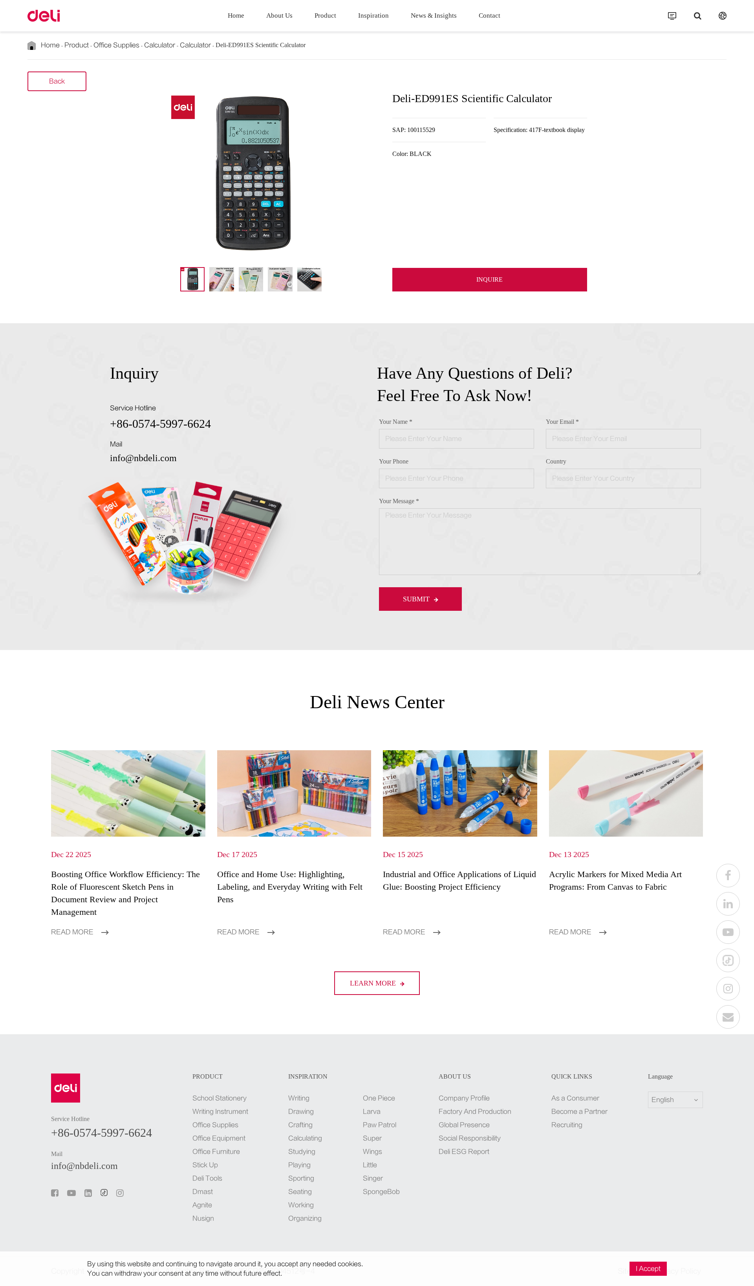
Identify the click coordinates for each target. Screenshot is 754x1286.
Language (660, 1076)
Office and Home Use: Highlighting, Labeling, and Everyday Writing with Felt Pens (289, 886)
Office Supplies (116, 45)
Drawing (301, 1111)
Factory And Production (475, 1111)
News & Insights (434, 15)
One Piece (379, 1098)
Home (236, 15)
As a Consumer (575, 1098)
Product (325, 15)
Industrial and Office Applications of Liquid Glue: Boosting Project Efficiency (459, 880)
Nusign (203, 1218)
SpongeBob (380, 1191)
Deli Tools (207, 1178)
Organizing (305, 1218)
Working (301, 1205)
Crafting (300, 1124)
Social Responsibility (470, 1138)
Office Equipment (218, 1138)
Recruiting (566, 1124)
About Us (279, 15)
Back (57, 81)
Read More (73, 932)
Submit (417, 599)
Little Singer (373, 1171)
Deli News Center (377, 701)
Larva (372, 1111)
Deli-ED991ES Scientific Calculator (261, 45)
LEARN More (374, 983)
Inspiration (373, 15)
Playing (299, 1165)
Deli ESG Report (464, 1151)
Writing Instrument (220, 1111)
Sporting (301, 1178)
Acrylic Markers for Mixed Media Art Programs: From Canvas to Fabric (615, 880)
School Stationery (219, 1098)
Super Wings (372, 1145)
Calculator (159, 45)
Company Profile (464, 1098)
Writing (298, 1098)
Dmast (202, 1191)
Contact (489, 15)
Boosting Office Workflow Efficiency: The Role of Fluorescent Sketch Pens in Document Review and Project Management (125, 893)
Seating (300, 1191)
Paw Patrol (379, 1124)
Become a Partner (579, 1111)
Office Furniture (216, 1151)
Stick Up (205, 1165)
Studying (301, 1151)
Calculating (305, 1138)
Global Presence (464, 1124)
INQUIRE (489, 279)
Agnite (202, 1205)
